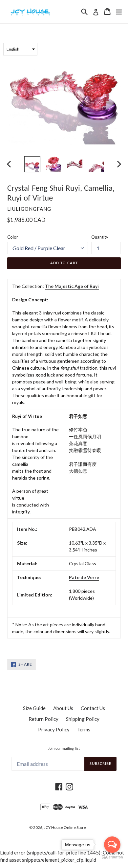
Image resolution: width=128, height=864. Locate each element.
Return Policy (43, 719)
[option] (32, 164)
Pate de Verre (84, 577)
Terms (83, 729)
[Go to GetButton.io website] (112, 857)
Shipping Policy (82, 719)
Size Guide (34, 708)
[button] (20, 49)
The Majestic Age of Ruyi (72, 286)
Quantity (99, 237)
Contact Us (93, 708)
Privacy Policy (54, 729)
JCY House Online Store (65, 827)
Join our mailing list (64, 749)
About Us (63, 708)
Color (12, 237)
